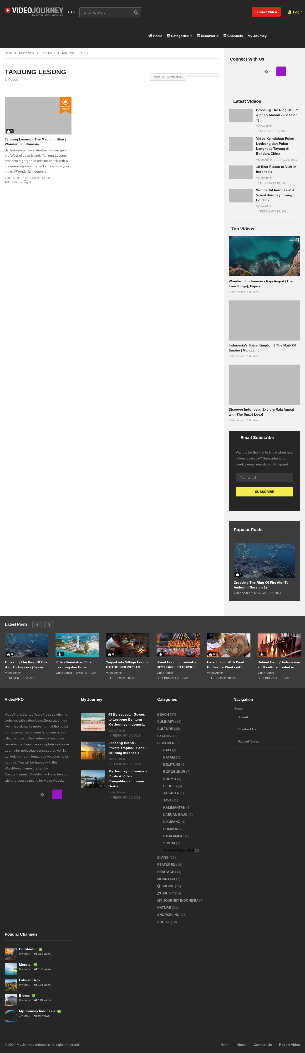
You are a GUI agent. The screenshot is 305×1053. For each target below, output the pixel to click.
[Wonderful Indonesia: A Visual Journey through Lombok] (241, 195)
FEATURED (166, 865)
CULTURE (165, 729)
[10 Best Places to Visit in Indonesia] (241, 172)
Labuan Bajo (29, 980)
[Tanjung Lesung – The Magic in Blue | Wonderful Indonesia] (38, 115)
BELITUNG (172, 764)
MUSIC (168, 893)
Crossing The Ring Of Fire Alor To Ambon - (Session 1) (277, 115)
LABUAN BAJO (175, 814)
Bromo (25, 995)
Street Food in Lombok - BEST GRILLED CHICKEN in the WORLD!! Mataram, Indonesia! (177, 664)
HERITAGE (166, 872)
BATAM (169, 757)
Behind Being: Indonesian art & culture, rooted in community (279, 664)
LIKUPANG (172, 822)
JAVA (167, 800)
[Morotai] (11, 969)
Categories (179, 36)
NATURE (164, 907)
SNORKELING (168, 915)
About (243, 717)
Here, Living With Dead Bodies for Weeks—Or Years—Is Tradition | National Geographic (225, 664)
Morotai (25, 964)
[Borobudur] (11, 954)
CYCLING (165, 736)
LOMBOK (171, 829)
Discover (207, 36)
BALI (167, 750)
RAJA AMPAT (174, 836)
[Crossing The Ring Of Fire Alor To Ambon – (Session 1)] (241, 115)
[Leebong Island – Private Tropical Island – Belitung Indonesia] (93, 750)
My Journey (257, 36)
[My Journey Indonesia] (11, 1016)
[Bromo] (11, 1000)
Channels (234, 36)
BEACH (163, 714)
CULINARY (166, 721)
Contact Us (247, 729)
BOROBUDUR (174, 772)
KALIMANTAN (174, 807)
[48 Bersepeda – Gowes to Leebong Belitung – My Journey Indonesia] (93, 722)
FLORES (170, 786)
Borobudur (28, 949)
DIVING (163, 857)
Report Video (248, 741)
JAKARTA (171, 793)
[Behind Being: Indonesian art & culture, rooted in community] (279, 645)
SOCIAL (164, 922)
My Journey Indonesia (37, 1011)
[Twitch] (281, 71)
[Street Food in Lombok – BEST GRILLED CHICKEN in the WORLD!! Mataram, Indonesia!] (178, 645)
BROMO (170, 779)
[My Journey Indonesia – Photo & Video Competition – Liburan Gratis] (93, 779)
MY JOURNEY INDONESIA (178, 900)
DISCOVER (166, 743)
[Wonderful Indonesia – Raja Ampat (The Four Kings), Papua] (264, 256)
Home (157, 36)
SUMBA (169, 843)
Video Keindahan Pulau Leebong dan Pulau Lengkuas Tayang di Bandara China (75, 664)
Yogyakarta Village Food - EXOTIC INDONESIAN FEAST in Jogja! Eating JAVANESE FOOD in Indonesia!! (127, 664)
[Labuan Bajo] (11, 985)
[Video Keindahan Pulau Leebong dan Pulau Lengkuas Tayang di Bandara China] (241, 144)
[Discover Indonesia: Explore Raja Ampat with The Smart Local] (264, 385)
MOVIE (168, 886)
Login (297, 12)
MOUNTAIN (166, 879)
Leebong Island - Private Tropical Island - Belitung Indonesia (127, 748)
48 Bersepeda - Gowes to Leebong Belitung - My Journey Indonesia (126, 719)
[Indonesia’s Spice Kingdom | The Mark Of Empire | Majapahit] (264, 320)
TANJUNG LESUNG (179, 850)
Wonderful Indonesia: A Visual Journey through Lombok (275, 195)
